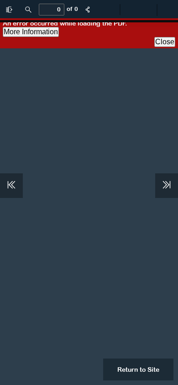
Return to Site (138, 369)
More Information (31, 32)
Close (164, 42)
